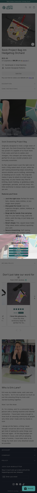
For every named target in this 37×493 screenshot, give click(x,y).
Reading (18, 253)
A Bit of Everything (18, 255)
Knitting (18, 248)
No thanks (18, 257)
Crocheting (18, 251)
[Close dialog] (36, 235)
